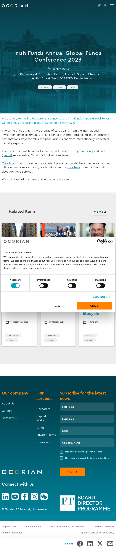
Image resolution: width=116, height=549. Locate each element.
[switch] (43, 285)
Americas (13, 335)
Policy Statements (12, 532)
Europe (44, 87)
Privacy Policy (33, 526)
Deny (57, 306)
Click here (8, 163)
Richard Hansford (60, 151)
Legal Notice (9, 526)
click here (74, 167)
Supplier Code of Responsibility (96, 532)
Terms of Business (104, 526)
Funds (59, 87)
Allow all (94, 306)
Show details (100, 296)
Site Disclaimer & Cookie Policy (68, 526)
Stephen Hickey (83, 151)
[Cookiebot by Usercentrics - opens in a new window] (99, 241)
